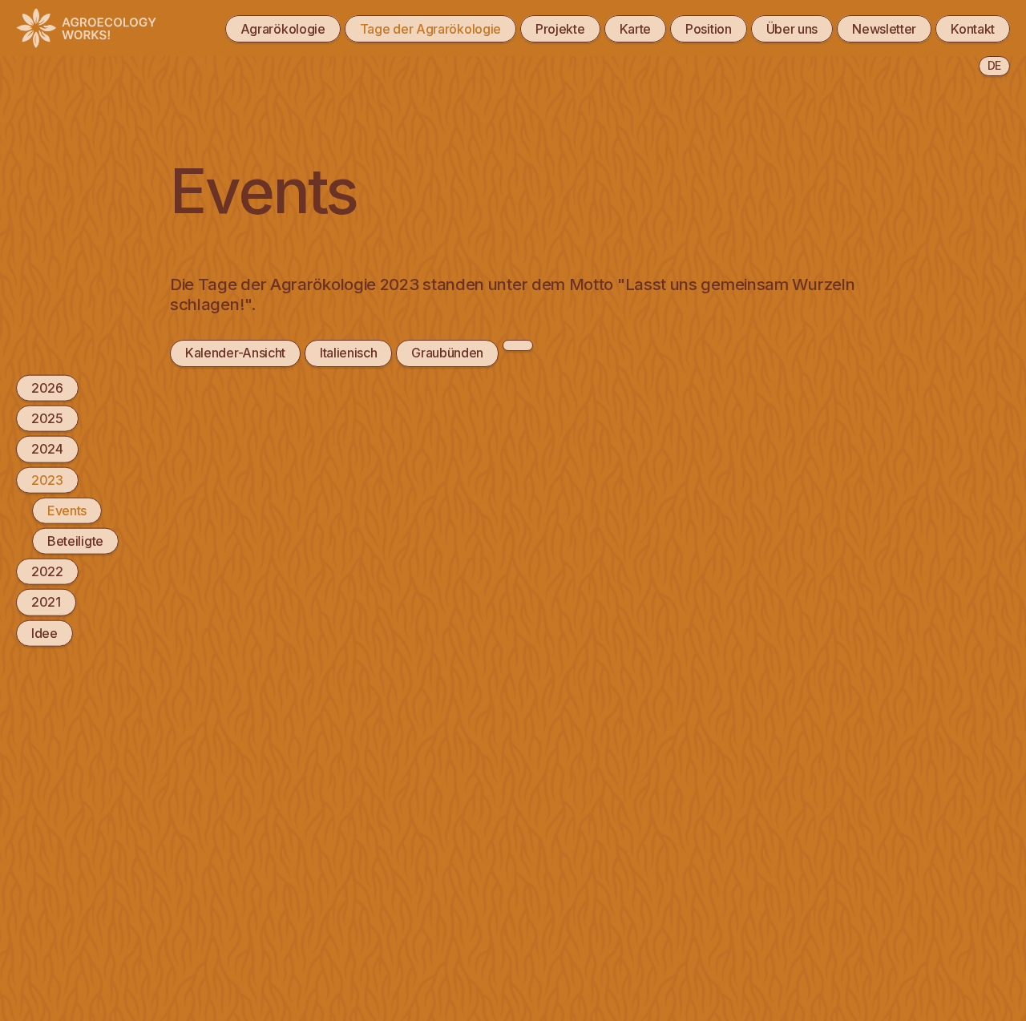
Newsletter (884, 29)
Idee (44, 632)
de (994, 65)
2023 (47, 479)
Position (708, 29)
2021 (46, 602)
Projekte (560, 29)
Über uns (792, 29)
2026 (47, 388)
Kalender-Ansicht (235, 353)
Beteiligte (75, 541)
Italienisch (349, 353)
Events (67, 510)
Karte (635, 29)
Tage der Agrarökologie (430, 29)
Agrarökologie (282, 29)
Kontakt (973, 29)
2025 (47, 418)
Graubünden (447, 353)
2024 (47, 449)
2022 (47, 571)
